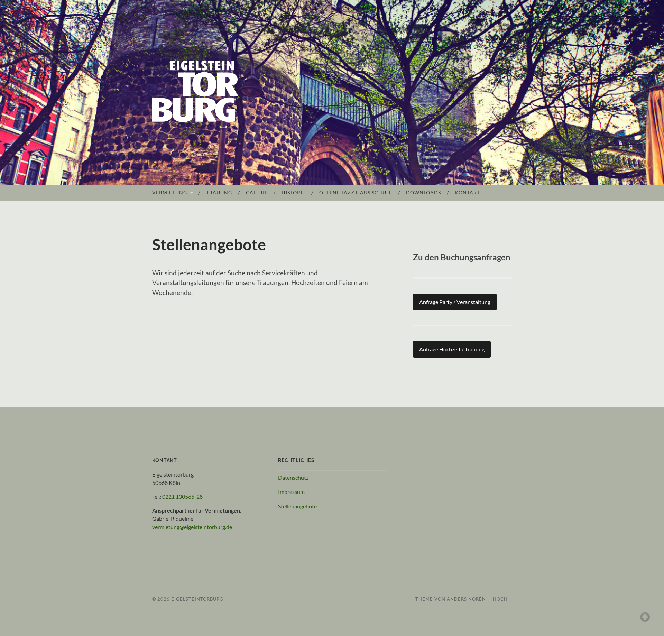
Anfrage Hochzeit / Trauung (452, 349)
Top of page (645, 617)
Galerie (257, 192)
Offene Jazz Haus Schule (355, 192)
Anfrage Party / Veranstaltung (454, 301)
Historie (293, 192)
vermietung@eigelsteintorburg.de (192, 527)
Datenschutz (293, 477)
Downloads (423, 192)
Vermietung (169, 192)
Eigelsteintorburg (197, 599)
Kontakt (467, 192)
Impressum (291, 491)
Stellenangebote (297, 506)
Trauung (219, 192)
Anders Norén (466, 599)
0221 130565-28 (182, 496)
